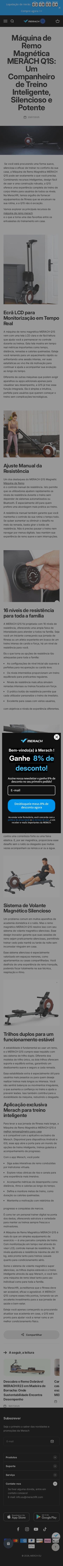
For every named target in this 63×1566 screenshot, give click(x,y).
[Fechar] (56, 737)
